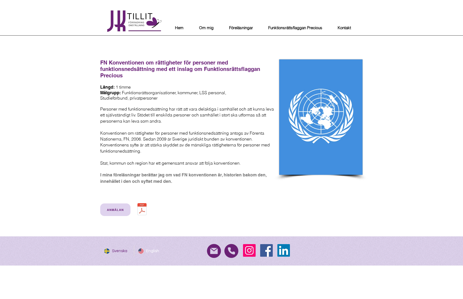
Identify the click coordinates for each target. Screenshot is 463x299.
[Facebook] (266, 250)
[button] (240, 28)
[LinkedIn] (283, 250)
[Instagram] (249, 250)
